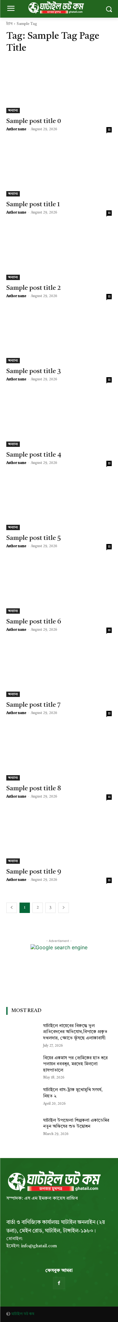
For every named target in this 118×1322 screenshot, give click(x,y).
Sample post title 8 (33, 788)
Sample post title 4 (33, 455)
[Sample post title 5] (59, 503)
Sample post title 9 (33, 872)
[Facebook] (59, 1283)
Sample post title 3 (33, 371)
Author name (16, 129)
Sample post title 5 (33, 538)
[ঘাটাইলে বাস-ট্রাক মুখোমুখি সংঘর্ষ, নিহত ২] (22, 1098)
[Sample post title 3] (59, 337)
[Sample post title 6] (59, 587)
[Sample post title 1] (59, 170)
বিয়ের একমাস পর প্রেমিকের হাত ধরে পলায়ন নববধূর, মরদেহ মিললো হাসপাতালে (75, 1064)
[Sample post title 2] (59, 253)
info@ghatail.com (39, 1246)
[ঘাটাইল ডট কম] (53, 1181)
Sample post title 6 (33, 621)
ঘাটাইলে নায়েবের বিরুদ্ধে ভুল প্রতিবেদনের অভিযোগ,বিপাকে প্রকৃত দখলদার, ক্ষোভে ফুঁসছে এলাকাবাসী (75, 1032)
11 (109, 129)
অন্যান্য (13, 110)
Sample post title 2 (33, 288)
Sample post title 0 (33, 121)
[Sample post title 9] (59, 837)
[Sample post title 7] (59, 670)
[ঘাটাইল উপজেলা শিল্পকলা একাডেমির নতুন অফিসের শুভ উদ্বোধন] (22, 1129)
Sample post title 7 (33, 705)
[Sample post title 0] (59, 86)
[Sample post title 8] (59, 754)
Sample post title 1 (33, 204)
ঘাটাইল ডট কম (22, 1314)
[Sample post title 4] (59, 420)
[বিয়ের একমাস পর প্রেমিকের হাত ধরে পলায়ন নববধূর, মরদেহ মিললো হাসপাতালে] (22, 1066)
